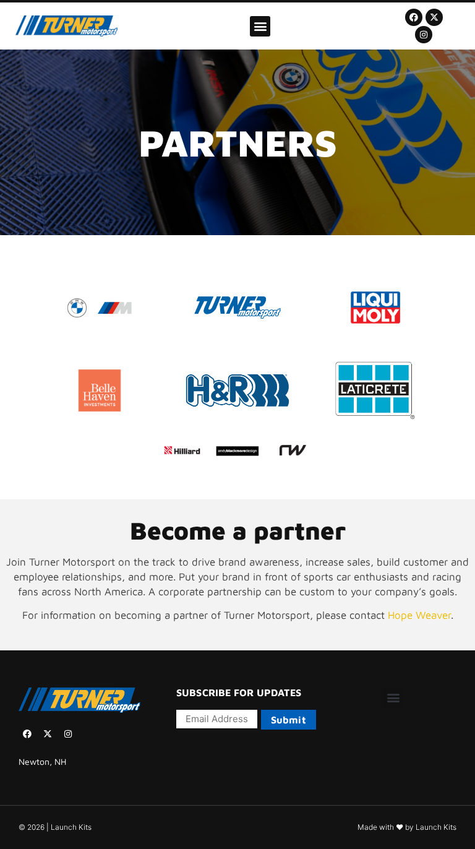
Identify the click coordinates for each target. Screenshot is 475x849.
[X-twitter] (434, 17)
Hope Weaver (419, 615)
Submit (288, 719)
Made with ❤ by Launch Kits (406, 827)
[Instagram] (423, 34)
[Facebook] (413, 17)
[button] (260, 26)
